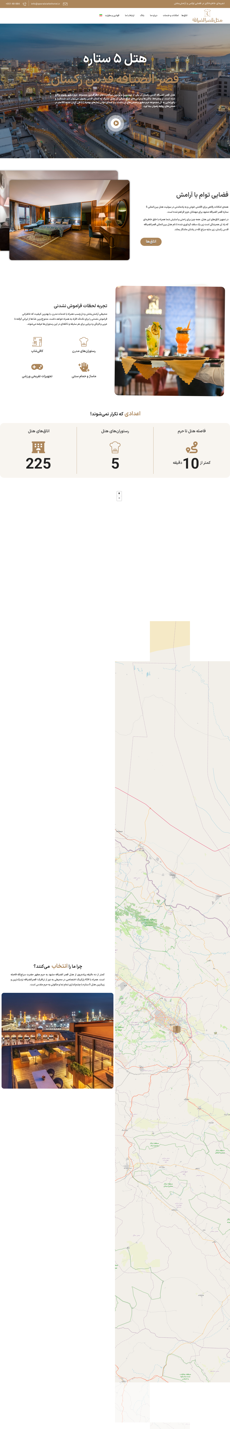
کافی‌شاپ (37, 351)
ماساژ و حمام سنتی (84, 376)
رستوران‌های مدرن (84, 351)
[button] (115, 124)
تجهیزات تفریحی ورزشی (37, 376)
